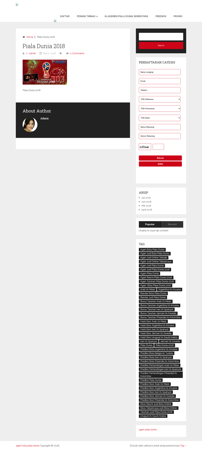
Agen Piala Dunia (149, 273)
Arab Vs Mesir (147, 289)
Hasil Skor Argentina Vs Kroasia (157, 325)
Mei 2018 (146, 205)
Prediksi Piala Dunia (150, 380)
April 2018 (146, 209)
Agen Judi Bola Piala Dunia (154, 253)
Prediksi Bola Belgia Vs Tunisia (156, 353)
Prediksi (161, 16)
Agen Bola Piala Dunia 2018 (155, 285)
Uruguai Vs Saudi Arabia (153, 416)
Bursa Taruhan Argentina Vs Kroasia (159, 305)
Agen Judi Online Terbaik (153, 257)
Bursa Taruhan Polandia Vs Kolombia (160, 317)
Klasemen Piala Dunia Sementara (126, 16)
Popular (150, 224)
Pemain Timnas (86, 16)
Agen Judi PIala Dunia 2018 (155, 269)
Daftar (65, 16)
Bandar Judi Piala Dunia (153, 297)
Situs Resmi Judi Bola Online (155, 404)
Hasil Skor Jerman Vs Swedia (155, 333)
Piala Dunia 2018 (165, 345)
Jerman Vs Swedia (170, 341)
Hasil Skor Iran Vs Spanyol (154, 329)
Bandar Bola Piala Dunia (153, 293)
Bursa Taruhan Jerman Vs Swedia (158, 313)
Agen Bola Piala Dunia (152, 249)
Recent (172, 224)
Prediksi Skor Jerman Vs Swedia (157, 396)
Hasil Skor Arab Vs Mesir (153, 321)
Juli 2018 (146, 197)
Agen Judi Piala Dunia (152, 265)
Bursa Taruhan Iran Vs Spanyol (156, 309)
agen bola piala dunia (27, 445)
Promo (178, 16)
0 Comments (77, 53)
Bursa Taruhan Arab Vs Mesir (155, 301)
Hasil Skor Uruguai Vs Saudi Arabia (158, 337)
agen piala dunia (148, 429)
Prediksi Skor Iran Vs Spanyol (155, 392)
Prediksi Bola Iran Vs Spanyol (156, 357)
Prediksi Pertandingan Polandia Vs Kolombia (158, 375)
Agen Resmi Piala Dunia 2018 (156, 277)
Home (29, 37)
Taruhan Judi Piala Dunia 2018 (156, 412)
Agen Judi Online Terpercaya (155, 261)
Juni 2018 (146, 201)
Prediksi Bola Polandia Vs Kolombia (159, 361)
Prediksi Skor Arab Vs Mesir (154, 384)
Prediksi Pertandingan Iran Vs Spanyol (160, 369)
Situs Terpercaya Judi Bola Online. (158, 408)
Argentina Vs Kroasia (169, 289)
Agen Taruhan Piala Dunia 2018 (157, 281)
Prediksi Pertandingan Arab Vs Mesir (159, 365)
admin (32, 53)
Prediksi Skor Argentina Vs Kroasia (158, 388)
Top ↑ (183, 445)
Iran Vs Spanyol (148, 341)
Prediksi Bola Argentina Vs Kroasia (158, 349)
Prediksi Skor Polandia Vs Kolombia (159, 400)
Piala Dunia (146, 345)
